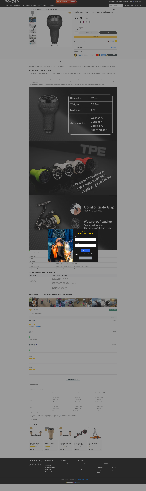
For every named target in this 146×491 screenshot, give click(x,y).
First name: (77, 243)
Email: (76, 236)
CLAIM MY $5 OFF (85, 250)
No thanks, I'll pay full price (85, 258)
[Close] (96, 230)
